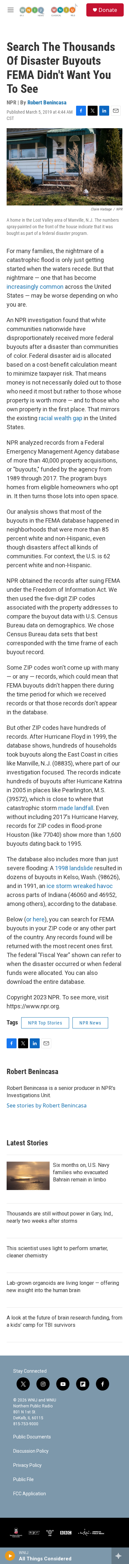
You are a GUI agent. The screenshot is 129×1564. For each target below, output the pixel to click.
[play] (10, 1555)
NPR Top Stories (45, 1022)
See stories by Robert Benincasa (47, 1105)
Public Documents (32, 1436)
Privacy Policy (27, 1465)
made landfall (75, 807)
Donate (108, 10)
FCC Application (29, 1493)
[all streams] (120, 1555)
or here (35, 919)
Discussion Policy (31, 1451)
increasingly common (35, 286)
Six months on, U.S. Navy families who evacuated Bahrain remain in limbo (81, 1172)
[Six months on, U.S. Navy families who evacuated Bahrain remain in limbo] (28, 1176)
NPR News (90, 1022)
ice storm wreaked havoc (80, 885)
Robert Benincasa (46, 102)
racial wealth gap (60, 418)
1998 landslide (74, 868)
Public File (23, 1479)
